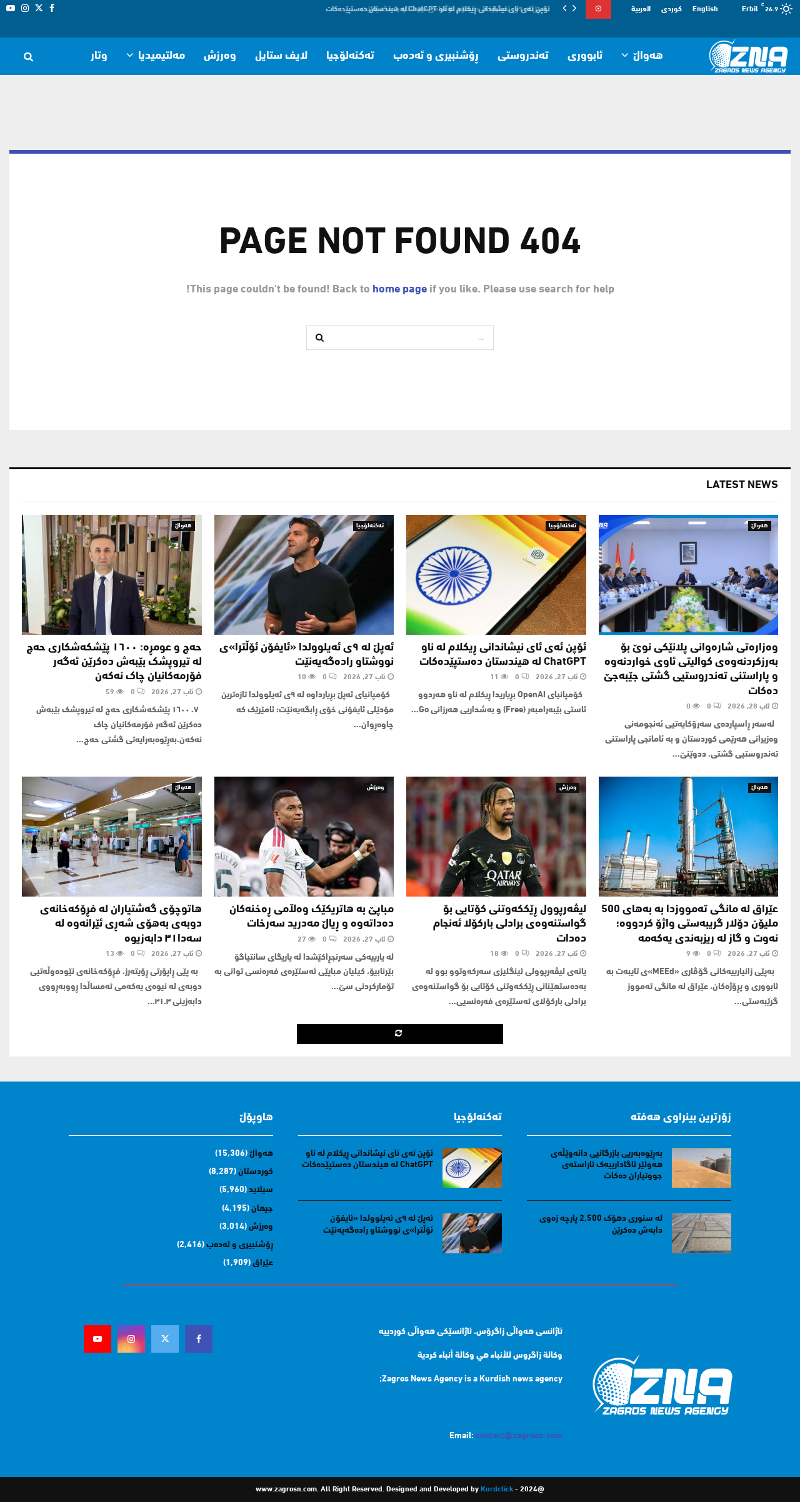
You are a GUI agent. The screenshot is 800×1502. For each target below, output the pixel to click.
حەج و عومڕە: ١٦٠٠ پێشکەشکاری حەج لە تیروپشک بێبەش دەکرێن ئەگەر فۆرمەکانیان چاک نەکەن (114, 662)
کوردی (671, 9)
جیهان (262, 1208)
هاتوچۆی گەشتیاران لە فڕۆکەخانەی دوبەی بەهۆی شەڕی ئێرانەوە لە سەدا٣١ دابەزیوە (121, 924)
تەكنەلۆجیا (350, 56)
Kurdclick (497, 1489)
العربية (641, 9)
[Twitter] (165, 1339)
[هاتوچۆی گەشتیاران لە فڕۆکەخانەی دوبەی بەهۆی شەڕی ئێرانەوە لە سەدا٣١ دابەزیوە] (112, 837)
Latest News (742, 485)
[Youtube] (97, 1339)
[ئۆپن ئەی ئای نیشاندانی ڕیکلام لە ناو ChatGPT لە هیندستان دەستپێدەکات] (496, 575)
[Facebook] (198, 1339)
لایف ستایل (281, 56)
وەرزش (220, 56)
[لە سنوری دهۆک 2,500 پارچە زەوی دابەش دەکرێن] (701, 1233)
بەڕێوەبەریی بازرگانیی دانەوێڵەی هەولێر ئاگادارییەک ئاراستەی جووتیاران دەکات (606, 1165)
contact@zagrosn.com (519, 1436)
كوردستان (255, 1171)
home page (399, 290)
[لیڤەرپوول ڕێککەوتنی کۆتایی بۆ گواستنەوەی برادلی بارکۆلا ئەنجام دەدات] (496, 837)
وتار (99, 56)
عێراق (262, 1263)
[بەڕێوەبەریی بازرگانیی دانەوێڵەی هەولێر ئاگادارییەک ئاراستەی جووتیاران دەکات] (701, 1168)
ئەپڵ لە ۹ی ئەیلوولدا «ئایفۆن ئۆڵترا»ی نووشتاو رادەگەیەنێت (460, 9)
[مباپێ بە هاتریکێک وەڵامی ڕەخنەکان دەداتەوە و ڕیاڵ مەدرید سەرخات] (304, 837)
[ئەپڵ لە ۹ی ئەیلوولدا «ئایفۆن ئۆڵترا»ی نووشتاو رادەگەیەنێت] (304, 575)
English (705, 9)
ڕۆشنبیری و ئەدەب (436, 56)
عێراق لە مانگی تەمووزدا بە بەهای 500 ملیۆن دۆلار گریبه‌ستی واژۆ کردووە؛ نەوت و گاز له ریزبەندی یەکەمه (689, 924)
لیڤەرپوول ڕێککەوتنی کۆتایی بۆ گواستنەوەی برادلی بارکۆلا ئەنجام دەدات (509, 924)
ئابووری (585, 56)
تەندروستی (523, 56)
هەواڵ (648, 56)
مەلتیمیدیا (161, 56)
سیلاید (261, 1190)
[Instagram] (131, 1339)
